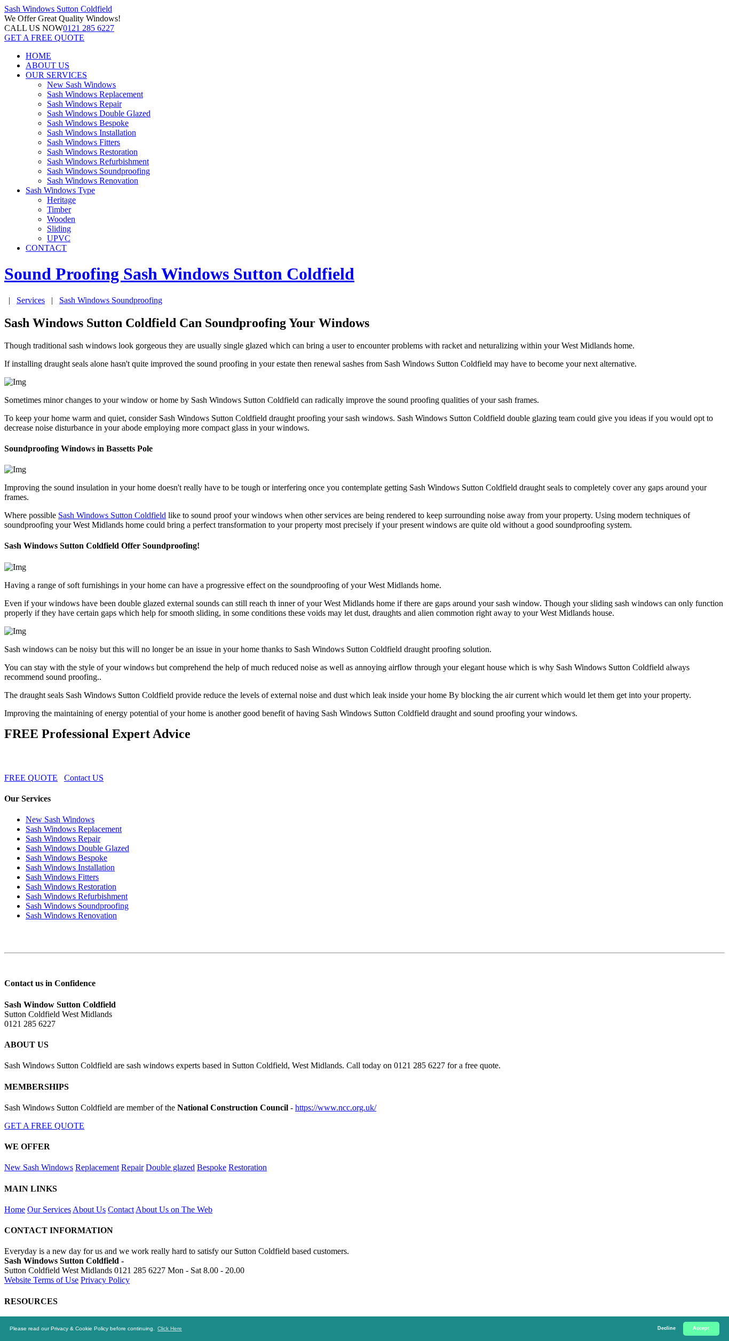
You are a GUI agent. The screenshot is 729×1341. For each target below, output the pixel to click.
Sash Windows (58, 8)
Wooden (61, 219)
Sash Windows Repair (84, 103)
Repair (132, 1167)
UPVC (58, 238)
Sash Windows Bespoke (88, 123)
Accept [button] (701, 1328)
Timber (59, 209)
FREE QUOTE (31, 777)
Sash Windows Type (60, 190)
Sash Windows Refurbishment (98, 161)
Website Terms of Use (41, 1279)
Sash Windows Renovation (92, 180)
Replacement (97, 1167)
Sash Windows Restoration (92, 151)
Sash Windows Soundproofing (98, 171)
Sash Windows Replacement (95, 94)
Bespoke (211, 1167)
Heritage (61, 199)
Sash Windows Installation (91, 132)
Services (31, 300)
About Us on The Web (174, 1209)
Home (14, 1209)
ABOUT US (47, 65)
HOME (38, 55)
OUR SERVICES (56, 75)
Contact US (84, 777)
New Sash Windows (81, 84)
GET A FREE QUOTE (44, 37)
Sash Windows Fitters (83, 142)
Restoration (247, 1167)
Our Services (49, 1209)
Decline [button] (666, 1328)
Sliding (59, 228)
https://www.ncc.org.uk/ (335, 1107)
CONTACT (46, 247)
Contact (121, 1209)
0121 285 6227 (88, 28)
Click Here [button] (169, 1328)
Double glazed (170, 1167)
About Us (89, 1209)
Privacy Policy (105, 1279)
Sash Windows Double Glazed (98, 113)
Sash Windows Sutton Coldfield (112, 515)
